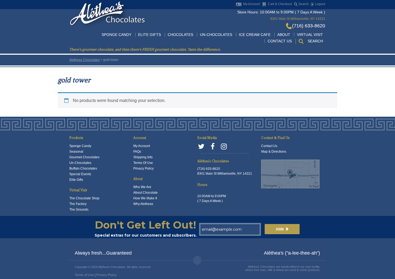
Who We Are (142, 187)
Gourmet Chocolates (84, 157)
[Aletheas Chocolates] (107, 14)
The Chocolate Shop (84, 198)
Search (303, 4)
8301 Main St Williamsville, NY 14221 (297, 19)
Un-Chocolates (216, 34)
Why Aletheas (143, 204)
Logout (319, 4)
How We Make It (145, 198)
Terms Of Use (143, 163)
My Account (251, 4)
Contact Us (280, 41)
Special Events (80, 174)
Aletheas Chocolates (84, 60)
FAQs (137, 151)
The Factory (78, 204)
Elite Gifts (149, 34)
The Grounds (78, 209)
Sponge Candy (116, 34)
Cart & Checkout (280, 4)
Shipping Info (143, 157)
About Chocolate (145, 192)
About (283, 34)
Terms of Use (84, 275)
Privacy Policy (143, 168)
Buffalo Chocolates (83, 168)
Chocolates (180, 34)
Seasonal (76, 151)
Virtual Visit (310, 34)
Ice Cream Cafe (255, 34)
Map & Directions (273, 151)
